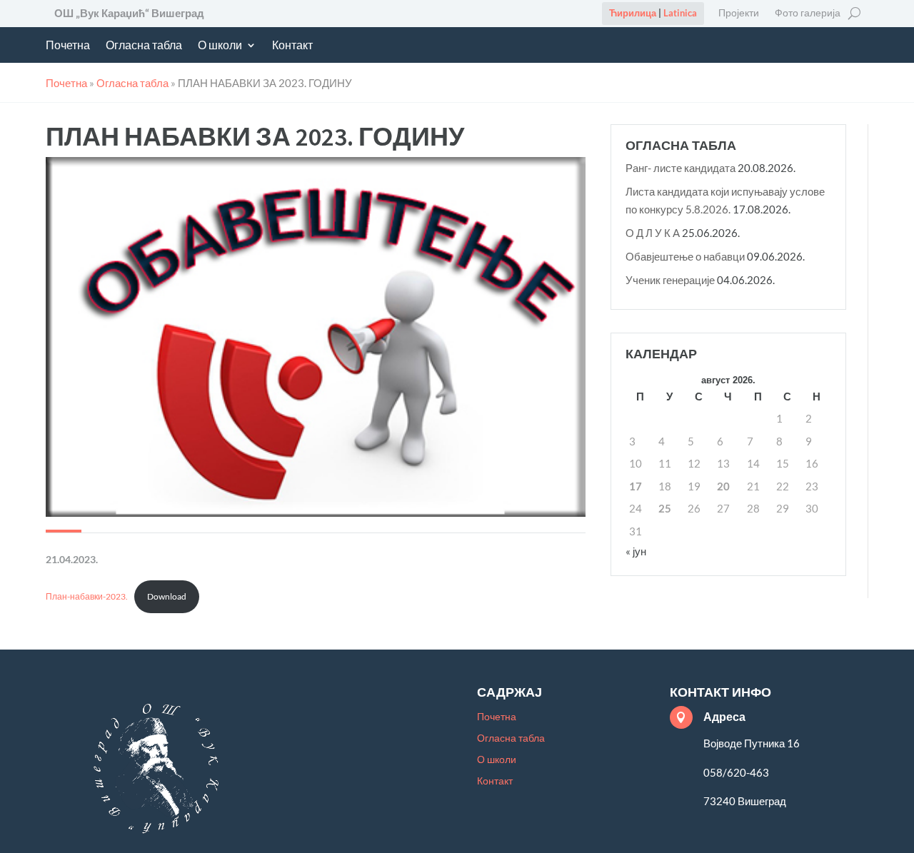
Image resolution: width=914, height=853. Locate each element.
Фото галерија (807, 13)
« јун (636, 551)
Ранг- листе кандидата (680, 167)
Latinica (680, 13)
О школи (220, 46)
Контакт (292, 46)
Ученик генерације (670, 279)
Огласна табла (144, 46)
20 (723, 486)
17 (635, 486)
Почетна (68, 46)
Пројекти (738, 13)
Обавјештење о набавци (685, 256)
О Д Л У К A (653, 232)
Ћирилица (632, 13)
